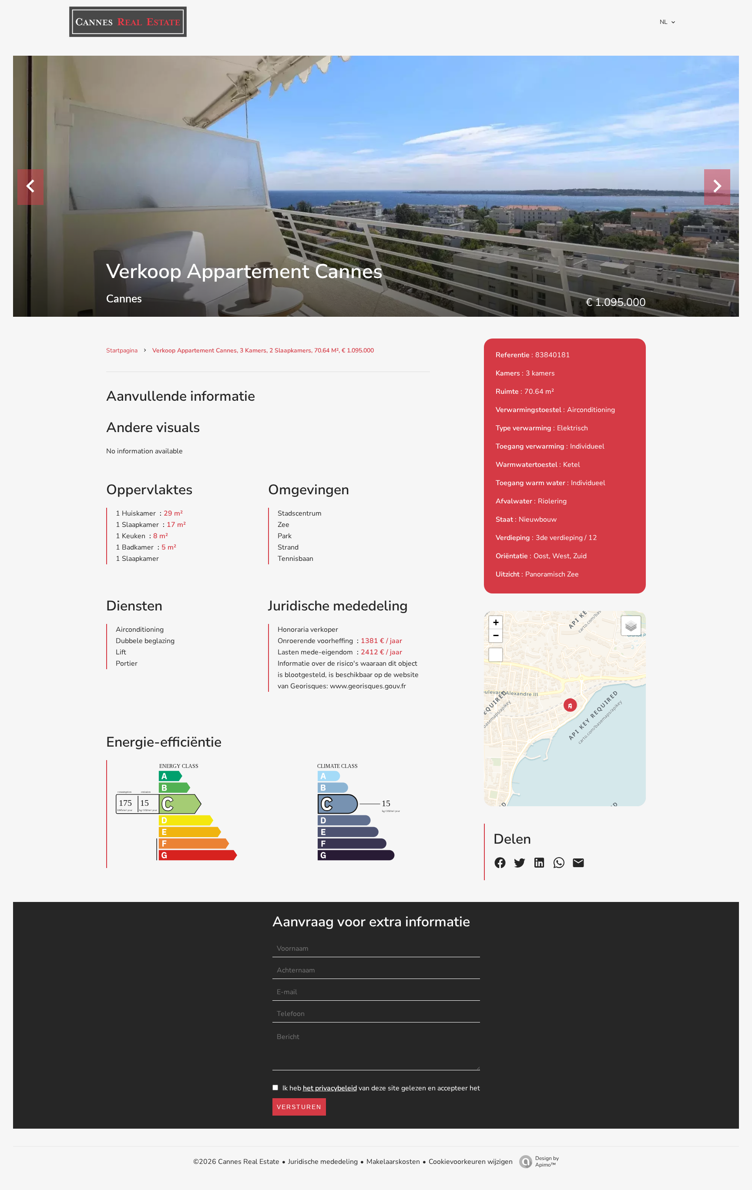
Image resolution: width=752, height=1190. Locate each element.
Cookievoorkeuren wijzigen (471, 1162)
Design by (547, 1161)
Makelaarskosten (393, 1162)
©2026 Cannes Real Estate (236, 1162)
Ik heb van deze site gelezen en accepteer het (381, 1088)
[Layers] (631, 625)
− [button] (496, 635)
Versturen (299, 1106)
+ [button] (496, 622)
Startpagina (122, 350)
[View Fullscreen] (495, 654)
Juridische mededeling (323, 1162)
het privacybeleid (330, 1088)
